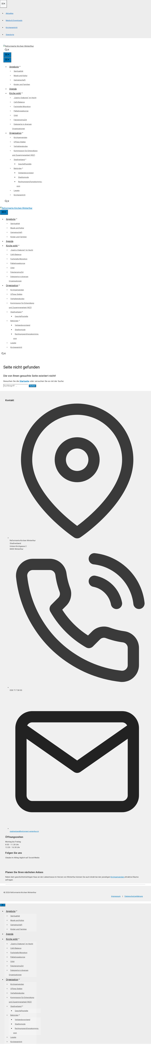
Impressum (116, 896)
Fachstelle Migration (22, 106)
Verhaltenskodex (21, 146)
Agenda (13, 89)
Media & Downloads (14, 20)
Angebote (14, 66)
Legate (16, 190)
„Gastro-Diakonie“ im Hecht (25, 98)
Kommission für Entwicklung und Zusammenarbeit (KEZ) (24, 153)
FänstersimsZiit (20, 120)
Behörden (18, 168)
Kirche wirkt (15, 93)
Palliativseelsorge (21, 111)
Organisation (15, 133)
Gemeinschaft (20, 80)
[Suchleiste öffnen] (7, 50)
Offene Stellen (20, 142)
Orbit (16, 115)
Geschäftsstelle (24, 164)
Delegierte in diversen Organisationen (22, 126)
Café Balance (19, 102)
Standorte (10, 34)
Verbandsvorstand (25, 173)
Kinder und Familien (22, 84)
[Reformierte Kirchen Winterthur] (16, 208)
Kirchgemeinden (20, 137)
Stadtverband (19, 159)
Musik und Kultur (20, 75)
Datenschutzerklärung (134, 896)
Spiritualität (18, 71)
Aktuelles (9, 13)
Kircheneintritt (11, 27)
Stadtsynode (23, 177)
